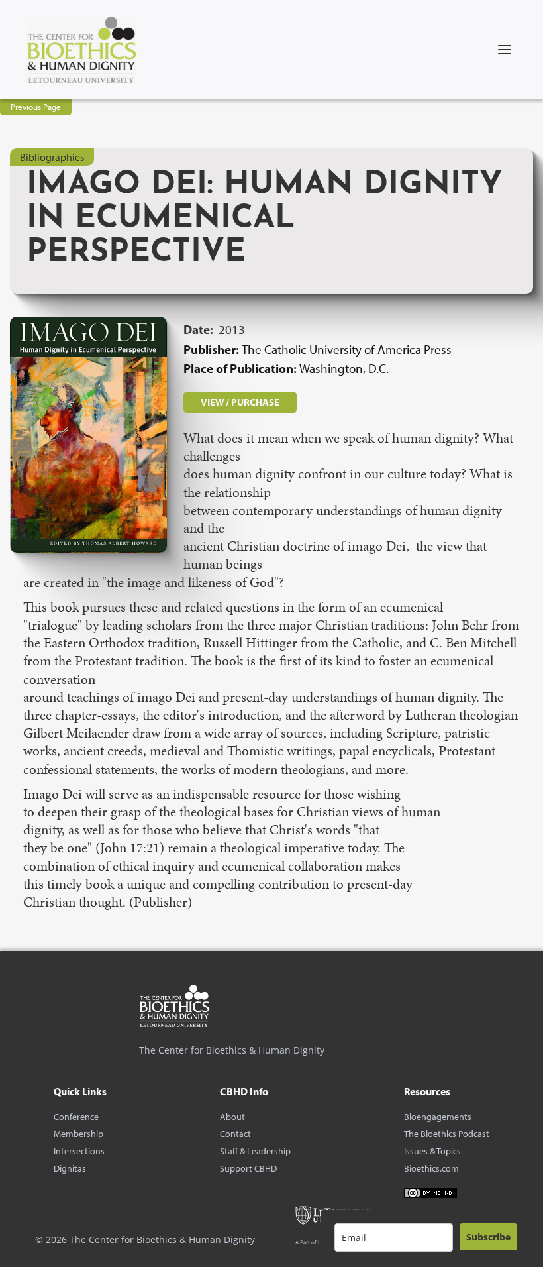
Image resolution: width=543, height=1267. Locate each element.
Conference (76, 1117)
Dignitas (70, 1168)
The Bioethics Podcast (446, 1134)
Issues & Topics (432, 1151)
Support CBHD (248, 1168)
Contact (235, 1134)
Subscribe (488, 1237)
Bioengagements (437, 1117)
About (232, 1117)
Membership (78, 1134)
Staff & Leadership (255, 1151)
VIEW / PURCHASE (240, 402)
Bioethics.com (431, 1168)
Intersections (79, 1151)
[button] (505, 50)
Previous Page (36, 106)
